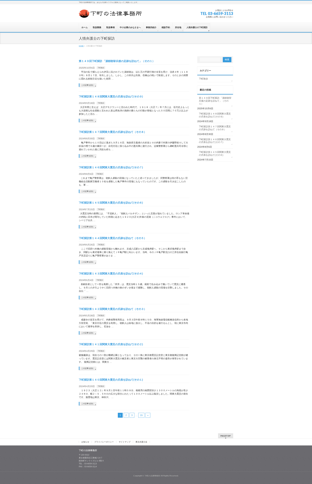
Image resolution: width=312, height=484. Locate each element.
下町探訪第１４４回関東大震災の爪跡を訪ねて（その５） (112, 238)
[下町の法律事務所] (111, 14)
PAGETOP (226, 436)
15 (141, 415)
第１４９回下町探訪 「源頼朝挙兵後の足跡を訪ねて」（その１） (117, 61)
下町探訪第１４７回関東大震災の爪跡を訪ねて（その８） (112, 132)
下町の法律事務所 (152, 476)
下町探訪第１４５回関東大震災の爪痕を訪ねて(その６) (111, 202)
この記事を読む (87, 85)
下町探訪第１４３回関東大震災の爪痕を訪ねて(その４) (111, 273)
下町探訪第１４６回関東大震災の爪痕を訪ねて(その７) (111, 167)
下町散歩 (101, 68)
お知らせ (85, 442)
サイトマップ (124, 442)
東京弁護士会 (141, 442)
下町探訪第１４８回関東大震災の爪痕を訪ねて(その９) (111, 96)
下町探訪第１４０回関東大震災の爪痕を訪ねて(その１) (111, 379)
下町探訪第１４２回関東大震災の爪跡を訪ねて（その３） (112, 309)
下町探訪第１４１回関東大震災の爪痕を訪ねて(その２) (111, 344)
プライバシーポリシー (104, 442)
